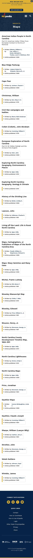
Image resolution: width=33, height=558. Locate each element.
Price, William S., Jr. (18, 313)
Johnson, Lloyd (16, 463)
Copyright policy (21, 548)
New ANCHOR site (16, 10)
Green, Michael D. (15, 53)
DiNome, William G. (16, 49)
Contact (15, 512)
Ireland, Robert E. (16, 69)
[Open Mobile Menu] (26, 15)
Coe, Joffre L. (14, 51)
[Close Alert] (32, 1)
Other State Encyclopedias (15, 524)
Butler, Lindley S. (17, 201)
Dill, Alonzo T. (16, 284)
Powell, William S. (16, 251)
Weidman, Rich (25, 55)
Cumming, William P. (18, 131)
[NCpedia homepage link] (7, 15)
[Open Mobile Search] (29, 15)
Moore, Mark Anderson (19, 116)
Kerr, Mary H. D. (16, 100)
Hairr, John (15, 153)
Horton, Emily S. (17, 361)
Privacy (15, 527)
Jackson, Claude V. (17, 85)
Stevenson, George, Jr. (19, 327)
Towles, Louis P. (15, 55)
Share (16, 530)
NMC (21, 550)
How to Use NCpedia (16, 518)
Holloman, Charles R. (18, 215)
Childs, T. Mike (16, 298)
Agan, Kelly (15, 172)
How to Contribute (15, 515)
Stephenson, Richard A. (17, 253)
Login (15, 521)
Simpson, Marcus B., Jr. (17, 71)
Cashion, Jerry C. (17, 434)
